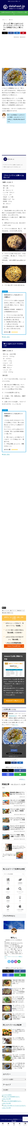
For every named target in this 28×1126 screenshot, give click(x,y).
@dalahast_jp (12, 715)
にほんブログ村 (6, 1099)
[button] (23, 874)
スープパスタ (6, 610)
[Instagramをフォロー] (8, 774)
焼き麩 (5, 612)
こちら (16, 724)
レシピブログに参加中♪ (7, 1094)
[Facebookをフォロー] (20, 770)
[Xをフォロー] (8, 770)
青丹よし (14, 938)
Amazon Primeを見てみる (13, 646)
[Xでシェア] (5, 33)
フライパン (14, 610)
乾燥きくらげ (21, 610)
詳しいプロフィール (9, 956)
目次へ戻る (6, 337)
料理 (5, 607)
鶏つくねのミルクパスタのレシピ (12, 167)
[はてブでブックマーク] (17, 33)
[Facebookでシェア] (11, 33)
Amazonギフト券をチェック (14, 700)
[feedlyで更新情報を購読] (20, 774)
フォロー (15, 750)
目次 (8, 159)
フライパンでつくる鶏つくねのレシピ (13, 164)
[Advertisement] (14, 53)
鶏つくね (11, 612)
